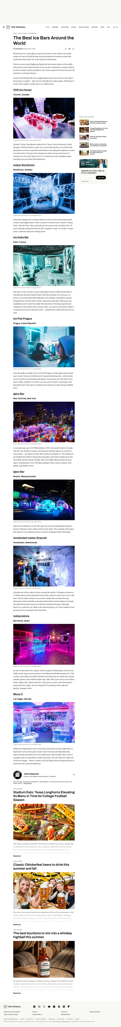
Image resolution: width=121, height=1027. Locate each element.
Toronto (16, 147)
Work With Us (30, 1019)
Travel (102, 27)
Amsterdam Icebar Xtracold (30, 538)
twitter (74, 774)
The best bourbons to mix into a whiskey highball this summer (99, 129)
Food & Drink (65, 27)
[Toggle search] (117, 27)
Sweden (25, 220)
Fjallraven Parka (37, 64)
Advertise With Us (37, 1014)
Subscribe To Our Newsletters (12, 1012)
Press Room (70, 1019)
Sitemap (77, 1019)
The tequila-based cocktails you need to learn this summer (98, 152)
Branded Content (65, 1014)
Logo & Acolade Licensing (11, 1014)
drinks (68, 454)
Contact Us (64, 1012)
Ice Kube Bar (21, 237)
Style (48, 27)
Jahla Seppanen (19, 48)
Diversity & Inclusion (41, 1019)
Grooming (55, 27)
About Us (35, 1012)
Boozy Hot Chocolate (41, 457)
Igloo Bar (18, 394)
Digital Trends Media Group (11, 1019)
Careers (22, 1019)
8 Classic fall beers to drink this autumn (98, 137)
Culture (73, 27)
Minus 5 (18, 694)
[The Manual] (16, 27)
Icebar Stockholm (24, 165)
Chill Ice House (22, 90)
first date (31, 53)
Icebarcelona (21, 616)
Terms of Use (51, 1019)
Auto (108, 27)
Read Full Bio (28, 783)
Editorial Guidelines (95, 1012)
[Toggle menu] (4, 27)
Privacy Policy (84, 181)
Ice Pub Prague (22, 319)
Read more (17, 856)
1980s (28, 685)
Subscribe (101, 178)
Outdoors (94, 27)
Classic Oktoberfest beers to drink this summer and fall (98, 122)
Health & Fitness (84, 27)
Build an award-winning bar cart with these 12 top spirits (98, 145)
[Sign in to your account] (114, 27)
